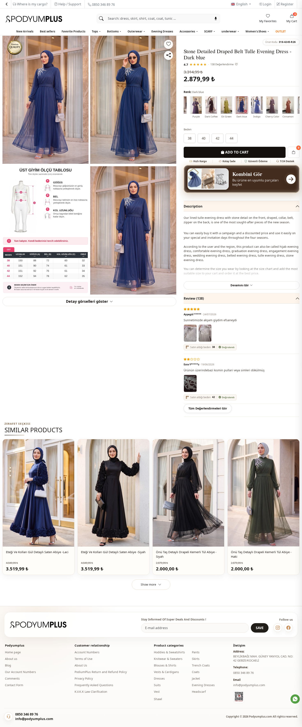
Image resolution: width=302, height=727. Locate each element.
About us (11, 659)
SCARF (208, 31)
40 (203, 138)
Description (193, 206)
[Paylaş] (168, 55)
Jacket (196, 678)
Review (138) (194, 298)
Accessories (188, 31)
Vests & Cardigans (166, 672)
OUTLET (280, 31)
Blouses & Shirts (165, 665)
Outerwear (135, 31)
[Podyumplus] (42, 624)
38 (189, 138)
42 (217, 138)
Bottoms (113, 31)
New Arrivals (24, 31)
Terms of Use (83, 659)
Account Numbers (87, 652)
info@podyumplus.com (249, 685)
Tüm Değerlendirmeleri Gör (207, 408)
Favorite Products (73, 31)
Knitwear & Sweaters (168, 659)
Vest (157, 692)
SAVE (260, 628)
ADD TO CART (236, 152)
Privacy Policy (84, 678)
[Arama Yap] (101, 18)
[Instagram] (277, 627)
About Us (81, 665)
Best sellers (47, 31)
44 (231, 138)
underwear (229, 31)
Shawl (158, 699)
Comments (12, 678)
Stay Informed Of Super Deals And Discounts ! (173, 619)
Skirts (195, 659)
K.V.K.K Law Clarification (91, 692)
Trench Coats (201, 665)
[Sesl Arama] (216, 18)
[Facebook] (288, 627)
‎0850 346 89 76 (243, 673)
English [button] (242, 4)
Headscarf (199, 692)
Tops (95, 31)
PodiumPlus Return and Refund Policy (101, 672)
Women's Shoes (256, 31)
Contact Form (14, 685)
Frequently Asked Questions (94, 685)
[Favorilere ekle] (168, 44)
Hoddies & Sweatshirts (169, 652)
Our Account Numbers (20, 672)
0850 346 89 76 (103, 4)
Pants (195, 652)
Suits (157, 685)
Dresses (159, 678)
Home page (13, 652)
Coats (195, 672)
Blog (8, 665)
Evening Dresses (162, 31)
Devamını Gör (240, 285)
